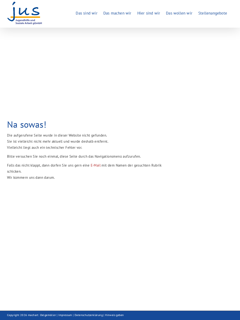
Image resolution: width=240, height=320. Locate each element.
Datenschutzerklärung (89, 315)
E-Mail (96, 165)
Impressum (65, 315)
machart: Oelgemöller (42, 315)
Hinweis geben (114, 315)
